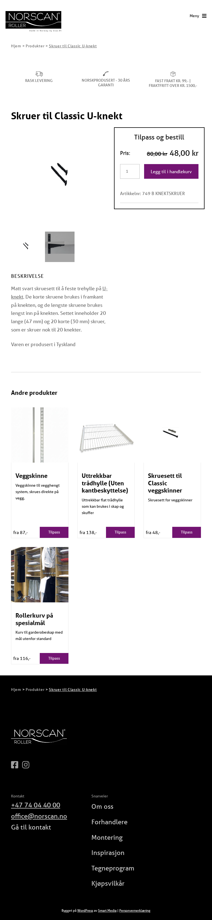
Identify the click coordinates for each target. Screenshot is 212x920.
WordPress (85, 910)
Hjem (16, 45)
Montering (107, 837)
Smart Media (107, 910)
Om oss (102, 806)
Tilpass (54, 532)
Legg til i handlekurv (171, 171)
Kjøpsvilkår (107, 883)
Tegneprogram (112, 868)
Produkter (35, 45)
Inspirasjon (107, 853)
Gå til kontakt (31, 827)
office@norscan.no (39, 816)
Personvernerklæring (134, 910)
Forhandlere (109, 822)
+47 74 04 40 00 (35, 805)
